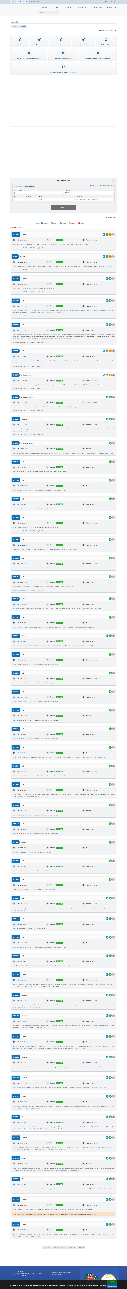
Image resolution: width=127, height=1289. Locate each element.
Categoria (67, 190)
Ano (15, 196)
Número (28, 196)
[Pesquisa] (57, 12)
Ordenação (79, 196)
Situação (40, 196)
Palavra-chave (18, 190)
